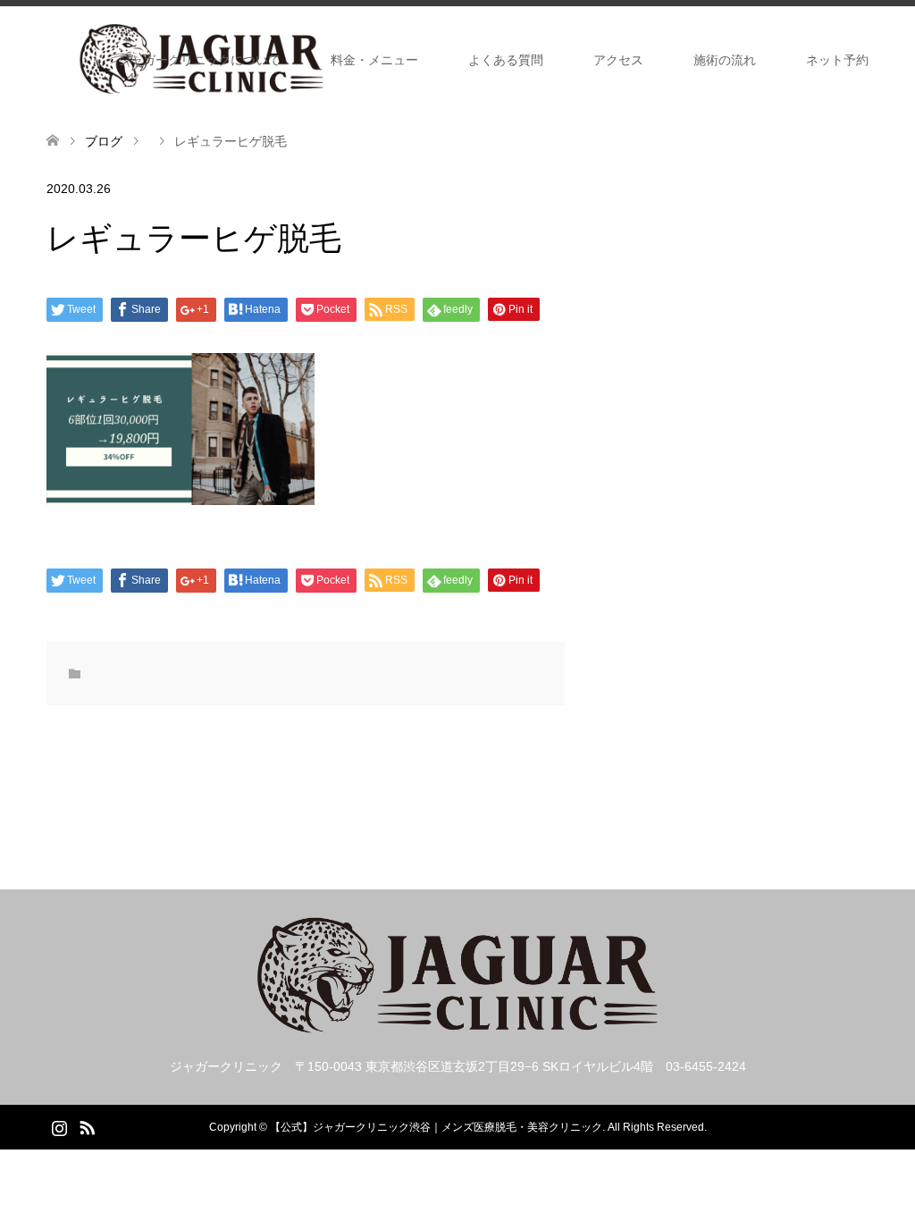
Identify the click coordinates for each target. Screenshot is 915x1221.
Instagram (59, 1126)
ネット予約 (837, 60)
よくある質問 (505, 60)
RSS (86, 1126)
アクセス (618, 60)
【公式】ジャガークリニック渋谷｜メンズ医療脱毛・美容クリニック (436, 1127)
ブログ (103, 141)
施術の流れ (724, 60)
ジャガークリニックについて (199, 60)
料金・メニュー (374, 60)
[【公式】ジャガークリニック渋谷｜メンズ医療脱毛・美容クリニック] (457, 1027)
